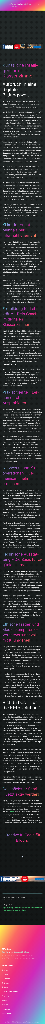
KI (29, 907)
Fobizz (11, 812)
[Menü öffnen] (38, 5)
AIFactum (6, 949)
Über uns (5, 996)
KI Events (5, 983)
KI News (5, 970)
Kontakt (5, 1005)
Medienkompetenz (13, 910)
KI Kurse (5, 987)
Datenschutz (7, 1013)
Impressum (6, 1009)
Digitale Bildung (8, 907)
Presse (4, 1001)
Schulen (23, 910)
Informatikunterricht (21, 907)
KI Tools (5, 974)
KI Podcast (6, 979)
